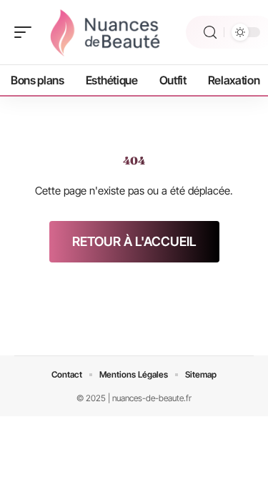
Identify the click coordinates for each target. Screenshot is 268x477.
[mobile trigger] (26, 32)
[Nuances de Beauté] (103, 32)
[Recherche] (210, 32)
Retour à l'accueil (134, 241)
